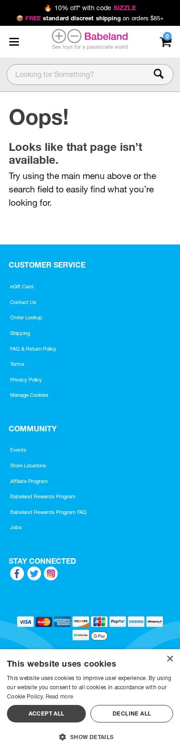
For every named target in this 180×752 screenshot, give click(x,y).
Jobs (16, 527)
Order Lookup (26, 317)
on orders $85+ (90, 18)
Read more (59, 696)
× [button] (169, 659)
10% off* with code (90, 8)
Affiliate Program (29, 481)
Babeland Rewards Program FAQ (48, 512)
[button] (13, 41)
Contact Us (23, 302)
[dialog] (90, 700)
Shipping (20, 333)
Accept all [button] (47, 713)
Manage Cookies (29, 395)
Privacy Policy (26, 379)
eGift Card (22, 286)
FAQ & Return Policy (33, 349)
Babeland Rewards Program (43, 496)
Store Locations (28, 465)
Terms (17, 364)
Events (18, 450)
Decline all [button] (132, 713)
